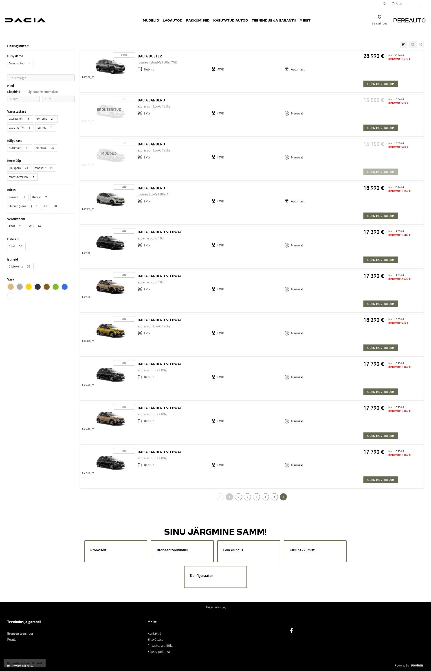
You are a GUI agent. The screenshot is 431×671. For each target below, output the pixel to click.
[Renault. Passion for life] (25, 20)
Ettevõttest (155, 640)
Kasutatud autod (230, 20)
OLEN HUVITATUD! (380, 84)
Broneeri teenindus (20, 634)
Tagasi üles (213, 607)
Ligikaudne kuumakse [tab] (42, 92)
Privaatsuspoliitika (160, 646)
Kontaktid (154, 634)
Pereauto (409, 20)
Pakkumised (198, 20)
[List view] (420, 44)
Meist (304, 20)
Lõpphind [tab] (13, 92)
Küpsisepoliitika (158, 652)
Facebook (291, 630)
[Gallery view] (412, 44)
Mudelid (151, 20)
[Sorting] (403, 44)
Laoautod (173, 20)
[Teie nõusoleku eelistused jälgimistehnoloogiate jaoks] (25, 663)
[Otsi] (393, 3)
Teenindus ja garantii (274, 20)
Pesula (11, 640)
